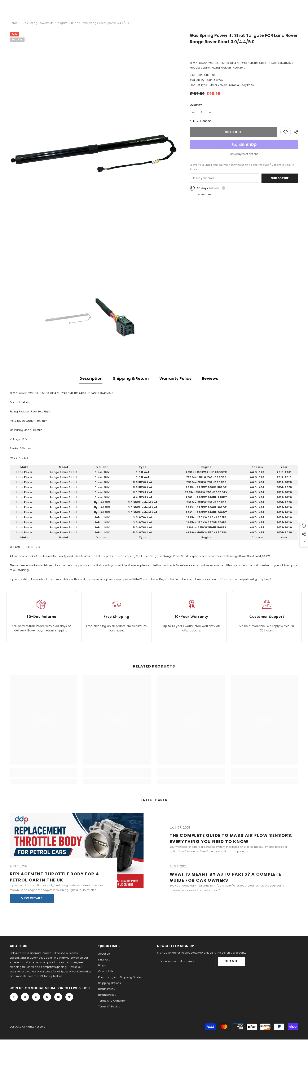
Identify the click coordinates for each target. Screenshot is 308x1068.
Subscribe (280, 178)
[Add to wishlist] (285, 132)
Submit (231, 961)
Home (14, 23)
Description (90, 378)
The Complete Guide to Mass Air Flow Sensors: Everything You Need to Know (231, 838)
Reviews (210, 378)
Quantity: (196, 104)
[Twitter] (69, 997)
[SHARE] (294, 132)
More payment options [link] (244, 154)
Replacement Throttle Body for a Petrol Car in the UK (54, 877)
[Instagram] (25, 997)
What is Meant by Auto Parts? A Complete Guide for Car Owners (225, 877)
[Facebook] (14, 997)
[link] (43, 774)
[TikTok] (47, 997)
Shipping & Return (131, 378)
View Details (31, 898)
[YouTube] (58, 997)
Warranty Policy (175, 378)
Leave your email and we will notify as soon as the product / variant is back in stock (242, 167)
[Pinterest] (36, 997)
